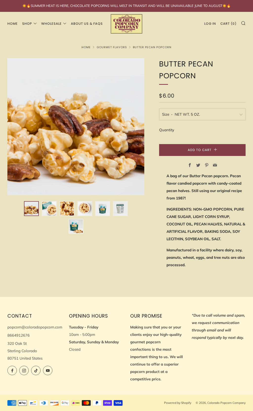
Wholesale (51, 23)
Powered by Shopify (177, 403)
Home (12, 23)
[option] (76, 126)
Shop (27, 23)
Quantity (166, 130)
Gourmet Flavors (112, 47)
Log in (210, 23)
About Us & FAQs (87, 23)
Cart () (228, 23)
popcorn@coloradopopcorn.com (34, 327)
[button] (31, 208)
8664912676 (18, 335)
